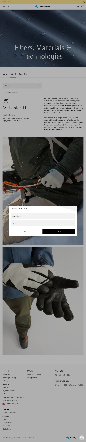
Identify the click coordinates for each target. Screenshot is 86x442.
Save (59, 231)
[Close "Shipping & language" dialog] (74, 208)
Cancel (26, 231)
